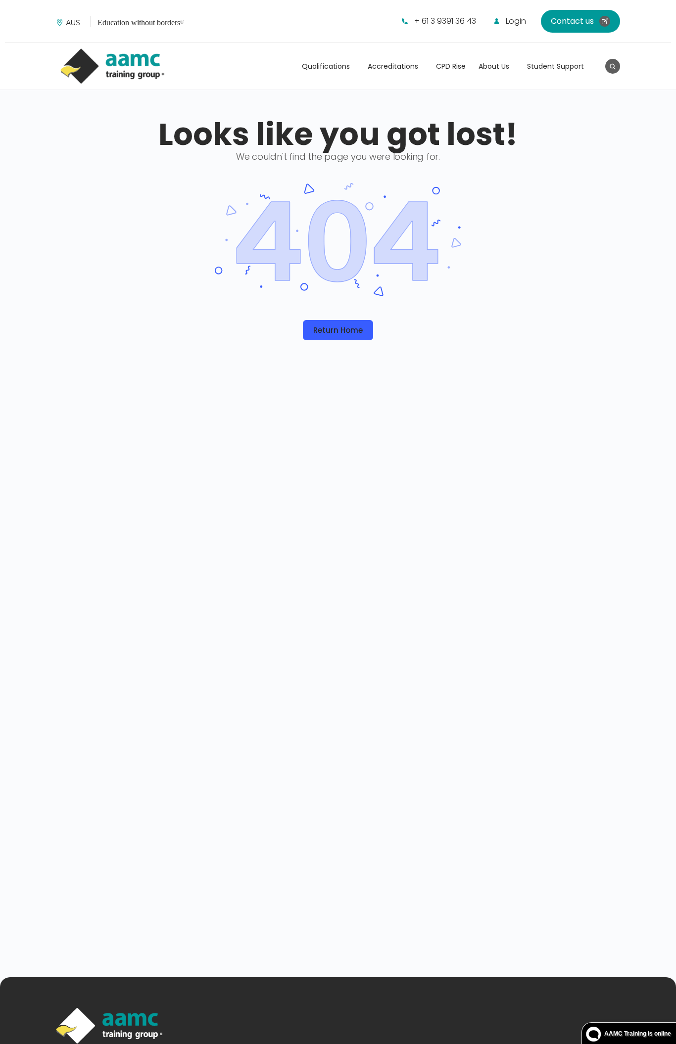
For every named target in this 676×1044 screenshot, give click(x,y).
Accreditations (393, 66)
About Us (494, 66)
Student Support (555, 66)
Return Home (338, 330)
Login (516, 21)
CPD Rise (451, 66)
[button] (75, 23)
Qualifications (326, 66)
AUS (73, 23)
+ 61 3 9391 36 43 (445, 21)
